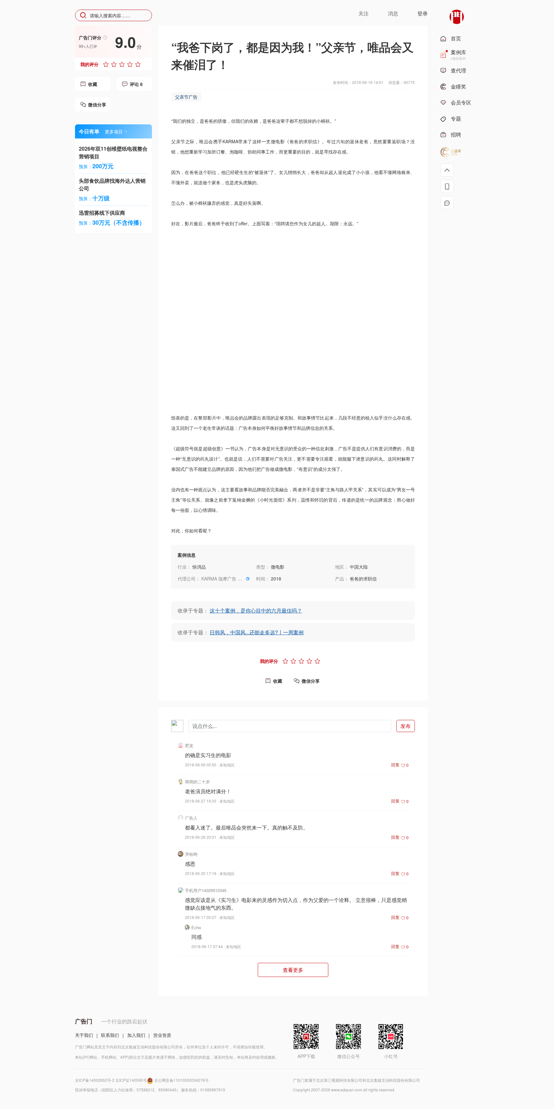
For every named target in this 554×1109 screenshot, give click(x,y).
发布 (405, 726)
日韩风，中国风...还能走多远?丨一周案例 (257, 632)
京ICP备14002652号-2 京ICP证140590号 (111, 1080)
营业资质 (162, 1035)
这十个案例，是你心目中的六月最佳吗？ (256, 610)
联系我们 (110, 1035)
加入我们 (136, 1035)
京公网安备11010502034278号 (181, 1080)
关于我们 (84, 1035)
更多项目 (114, 131)
